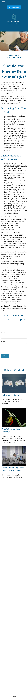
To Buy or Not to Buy (11, 395)
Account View (15, 7)
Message (4, 342)
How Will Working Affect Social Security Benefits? (13, 469)
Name (3, 322)
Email (3, 332)
